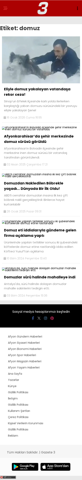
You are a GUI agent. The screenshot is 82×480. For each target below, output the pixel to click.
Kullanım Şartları (19, 411)
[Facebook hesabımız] (33, 318)
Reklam (13, 436)
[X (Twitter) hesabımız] (39, 318)
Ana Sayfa (15, 374)
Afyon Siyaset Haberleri (24, 343)
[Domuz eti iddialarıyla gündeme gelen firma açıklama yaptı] (41, 223)
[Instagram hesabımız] (45, 318)
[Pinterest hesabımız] (52, 318)
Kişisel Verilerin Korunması (25, 423)
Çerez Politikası (18, 417)
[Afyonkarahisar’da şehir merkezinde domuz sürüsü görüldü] (41, 129)
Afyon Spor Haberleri (22, 355)
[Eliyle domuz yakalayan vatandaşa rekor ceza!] (41, 82)
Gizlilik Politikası (18, 392)
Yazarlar (13, 380)
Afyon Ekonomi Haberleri (25, 349)
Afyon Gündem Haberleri (25, 337)
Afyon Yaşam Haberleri (24, 367)
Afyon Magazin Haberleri (24, 361)
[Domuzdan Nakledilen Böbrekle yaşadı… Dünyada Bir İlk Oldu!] (41, 176)
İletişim (13, 398)
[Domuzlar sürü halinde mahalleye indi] (41, 270)
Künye (12, 386)
